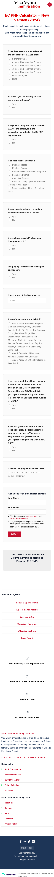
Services (8, 808)
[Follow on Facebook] (20, 841)
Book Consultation (13, 769)
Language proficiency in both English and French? (26, 268)
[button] (49, 4)
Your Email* (13, 507)
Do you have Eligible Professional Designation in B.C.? (24, 240)
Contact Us (10, 819)
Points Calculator (12, 785)
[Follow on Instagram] (25, 841)
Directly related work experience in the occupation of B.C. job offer (25, 53)
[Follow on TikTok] (29, 841)
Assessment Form (13, 775)
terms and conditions (19, 518)
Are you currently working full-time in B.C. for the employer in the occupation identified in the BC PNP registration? (26, 130)
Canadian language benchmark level (26, 468)
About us (9, 803)
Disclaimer (9, 790)
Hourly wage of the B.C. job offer (24, 295)
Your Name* (14, 498)
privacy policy (32, 516)
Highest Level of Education (21, 161)
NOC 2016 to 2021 (12, 780)
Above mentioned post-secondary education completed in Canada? (25, 211)
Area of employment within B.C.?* (24, 319)
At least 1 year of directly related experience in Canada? (24, 98)
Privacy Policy (11, 824)
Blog (7, 813)
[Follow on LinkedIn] (33, 841)
